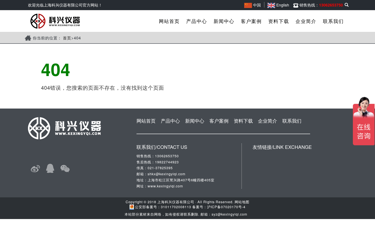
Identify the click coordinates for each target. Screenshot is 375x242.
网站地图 (242, 201)
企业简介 (306, 21)
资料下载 (278, 21)
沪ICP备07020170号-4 (226, 206)
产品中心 (196, 21)
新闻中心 (224, 21)
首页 (67, 38)
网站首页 (169, 21)
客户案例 (251, 21)
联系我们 (333, 21)
